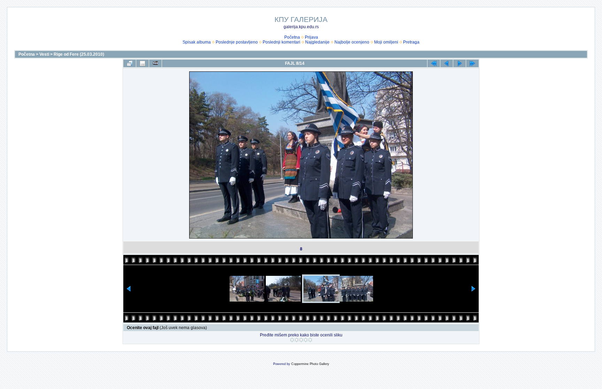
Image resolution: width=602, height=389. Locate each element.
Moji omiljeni (386, 42)
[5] (310, 339)
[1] (292, 339)
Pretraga (411, 42)
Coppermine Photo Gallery (310, 364)
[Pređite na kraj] (472, 63)
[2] (296, 339)
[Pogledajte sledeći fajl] (459, 63)
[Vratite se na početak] (433, 63)
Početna (292, 37)
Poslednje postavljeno (237, 42)
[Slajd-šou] (155, 63)
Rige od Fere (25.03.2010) (79, 54)
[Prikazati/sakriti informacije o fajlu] (142, 63)
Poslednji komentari (281, 42)
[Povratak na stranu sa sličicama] (129, 63)
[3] (301, 339)
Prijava (311, 37)
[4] (305, 339)
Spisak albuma (197, 42)
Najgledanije (317, 42)
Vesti (44, 54)
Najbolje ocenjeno (351, 42)
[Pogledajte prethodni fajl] (446, 63)
